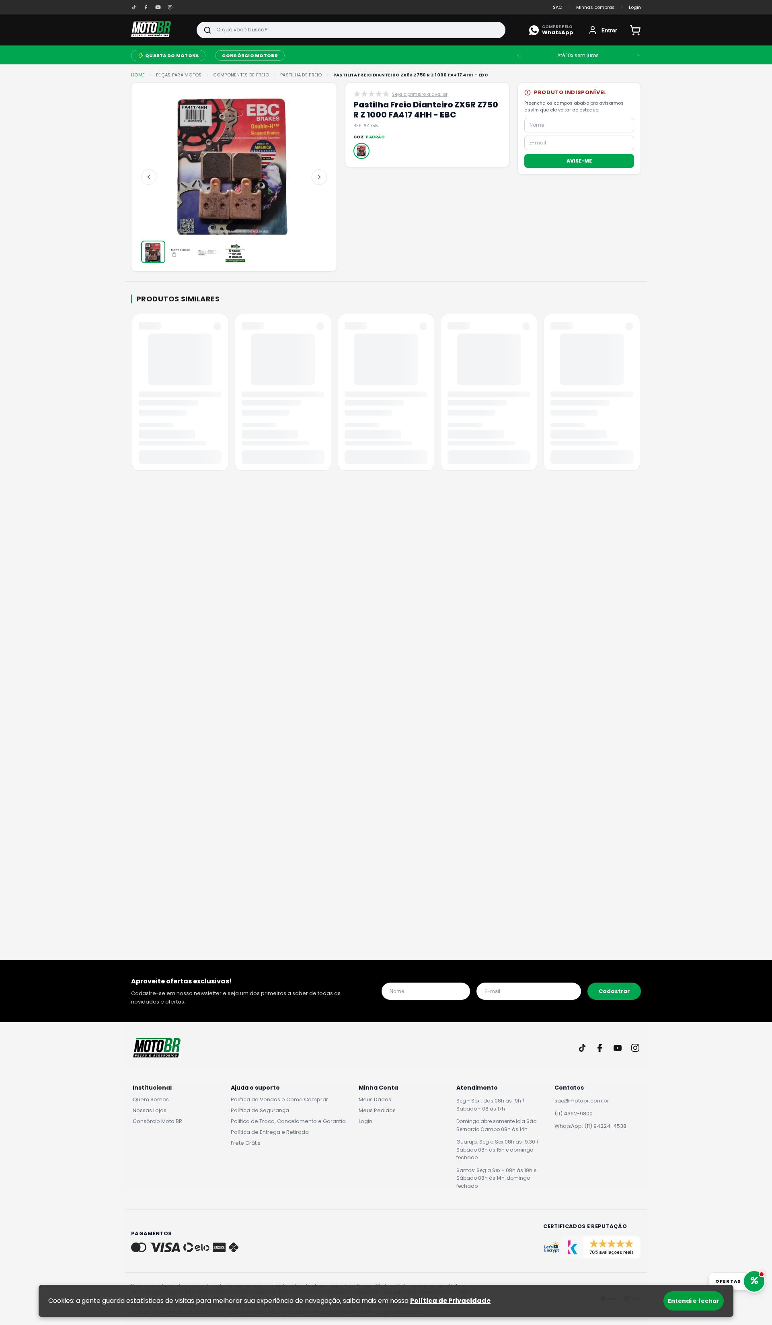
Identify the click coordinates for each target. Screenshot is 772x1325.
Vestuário (324, 56)
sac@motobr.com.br (581, 1101)
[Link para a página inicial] (138, 75)
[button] (361, 151)
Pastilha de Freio (301, 75)
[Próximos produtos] (639, 395)
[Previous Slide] (540, 55)
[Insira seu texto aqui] (134, 7)
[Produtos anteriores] (133, 395)
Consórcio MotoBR (496, 55)
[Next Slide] (659, 55)
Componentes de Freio (241, 75)
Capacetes (283, 56)
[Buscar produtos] (207, 30)
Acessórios (174, 56)
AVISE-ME (579, 160)
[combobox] (351, 30)
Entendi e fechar (693, 1301)
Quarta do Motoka (418, 55)
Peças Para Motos (228, 55)
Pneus (358, 56)
